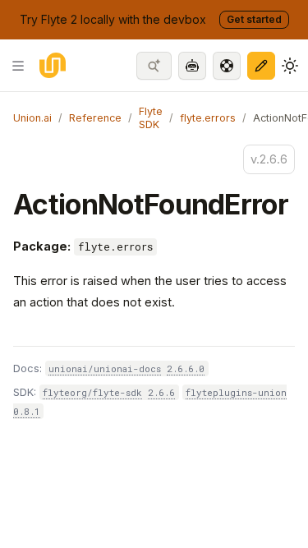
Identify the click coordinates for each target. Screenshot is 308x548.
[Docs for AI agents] (192, 66)
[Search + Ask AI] (154, 66)
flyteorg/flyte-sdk (92, 392)
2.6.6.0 (186, 368)
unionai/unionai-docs (104, 368)
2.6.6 (161, 392)
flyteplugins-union (236, 392)
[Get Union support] (227, 66)
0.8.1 (26, 411)
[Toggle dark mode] (290, 65)
